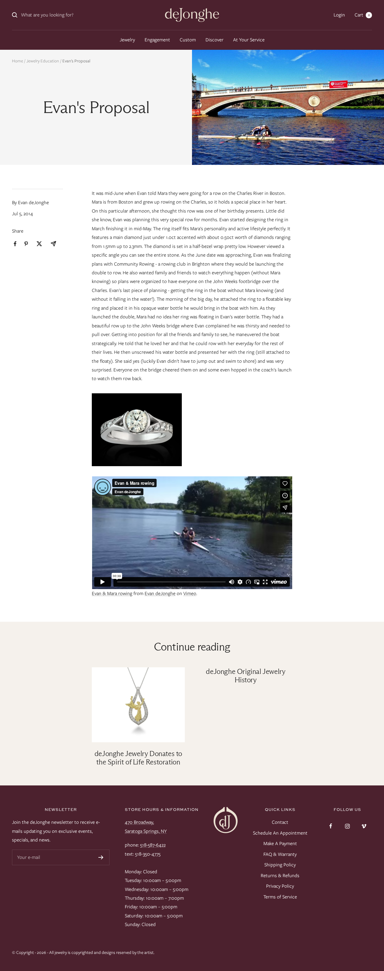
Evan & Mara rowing (112, 593)
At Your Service (249, 39)
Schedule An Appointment (280, 833)
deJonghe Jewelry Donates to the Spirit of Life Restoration (138, 757)
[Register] (101, 857)
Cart (362, 14)
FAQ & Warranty (280, 854)
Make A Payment (280, 843)
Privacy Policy (280, 886)
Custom (188, 39)
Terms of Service (280, 896)
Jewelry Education (42, 61)
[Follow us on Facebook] (330, 826)
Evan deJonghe (160, 593)
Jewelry (127, 39)
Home (17, 61)
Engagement (157, 39)
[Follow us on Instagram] (347, 826)
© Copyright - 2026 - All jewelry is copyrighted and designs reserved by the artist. (83, 952)
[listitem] (15, 243)
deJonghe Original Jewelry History (245, 675)
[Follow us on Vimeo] (364, 826)
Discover (215, 39)
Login (339, 14)
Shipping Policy (280, 864)
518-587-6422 (153, 844)
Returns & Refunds (280, 875)
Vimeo (189, 593)
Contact (280, 822)
